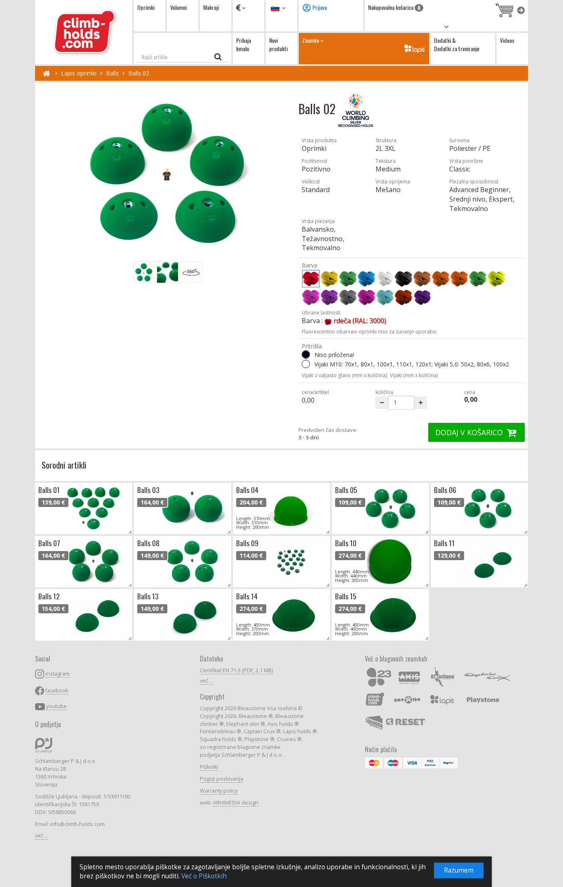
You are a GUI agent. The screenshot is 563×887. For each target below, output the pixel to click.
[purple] (366, 297)
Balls (112, 73)
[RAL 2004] (403, 297)
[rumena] (329, 279)
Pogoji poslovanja (221, 778)
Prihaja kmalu (243, 44)
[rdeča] (311, 279)
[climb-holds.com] (83, 32)
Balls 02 (138, 73)
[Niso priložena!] (306, 354)
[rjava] (422, 279)
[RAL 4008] (422, 297)
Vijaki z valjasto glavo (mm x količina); (345, 375)
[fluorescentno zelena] (478, 279)
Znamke (311, 40)
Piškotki (209, 766)
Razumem (459, 870)
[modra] (366, 279)
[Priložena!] (306, 364)
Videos (507, 40)
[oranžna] (441, 279)
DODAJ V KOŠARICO (470, 432)
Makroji (211, 7)
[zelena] (348, 279)
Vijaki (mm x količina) (414, 375)
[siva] (348, 297)
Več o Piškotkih (204, 876)
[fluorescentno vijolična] (329, 297)
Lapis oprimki (78, 73)
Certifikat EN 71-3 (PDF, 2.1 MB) (236, 670)
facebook (56, 690)
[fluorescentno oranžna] (459, 279)
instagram (57, 673)
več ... (41, 835)
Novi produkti (278, 44)
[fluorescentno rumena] (496, 279)
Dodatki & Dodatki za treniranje (456, 44)
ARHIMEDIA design (235, 802)
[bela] (385, 279)
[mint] (385, 297)
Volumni (178, 7)
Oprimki (146, 7)
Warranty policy (218, 790)
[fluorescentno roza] (311, 297)
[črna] (403, 279)
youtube (56, 706)
